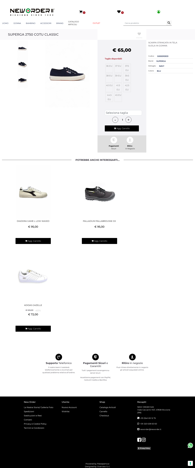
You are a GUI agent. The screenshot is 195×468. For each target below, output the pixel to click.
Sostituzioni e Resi (33, 415)
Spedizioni (29, 411)
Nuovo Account (69, 407)
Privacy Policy (145, 448)
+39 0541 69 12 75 (148, 418)
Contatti (28, 419)
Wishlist (66, 411)
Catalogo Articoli (73, 23)
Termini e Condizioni (34, 428)
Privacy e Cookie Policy (35, 424)
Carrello (103, 411)
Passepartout (103, 464)
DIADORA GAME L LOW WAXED (33, 221)
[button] (169, 23)
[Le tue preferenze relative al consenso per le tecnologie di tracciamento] (190, 463)
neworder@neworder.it (150, 429)
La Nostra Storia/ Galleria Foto (38, 407)
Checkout (104, 415)
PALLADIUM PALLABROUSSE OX (99, 221)
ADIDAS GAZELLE (33, 305)
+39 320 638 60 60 (148, 424)
